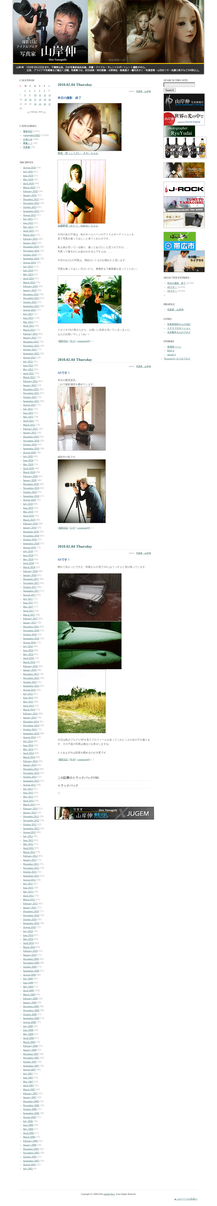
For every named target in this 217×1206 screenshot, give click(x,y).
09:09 (72, 759)
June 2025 (28, 223)
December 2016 (31, 626)
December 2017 (31, 579)
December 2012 (31, 816)
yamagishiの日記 (31, 135)
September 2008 (31, 1018)
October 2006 (30, 1109)
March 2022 (29, 377)
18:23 (72, 341)
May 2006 (28, 1129)
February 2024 (30, 286)
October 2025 (30, 207)
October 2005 (30, 1156)
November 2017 (31, 583)
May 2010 (28, 939)
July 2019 (28, 504)
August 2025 (29, 215)
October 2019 (30, 492)
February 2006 (30, 1141)
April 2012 (28, 848)
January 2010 (29, 955)
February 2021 (30, 429)
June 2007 (28, 1077)
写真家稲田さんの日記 (179, 324)
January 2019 (29, 527)
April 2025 (28, 231)
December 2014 (31, 721)
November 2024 (31, 250)
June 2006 (28, 1125)
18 (40, 99)
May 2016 (28, 654)
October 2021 (30, 397)
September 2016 (31, 638)
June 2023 (28, 318)
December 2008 (31, 1006)
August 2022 (29, 357)
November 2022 (31, 345)
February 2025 (30, 239)
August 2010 (29, 927)
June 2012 (28, 840)
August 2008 (29, 1022)
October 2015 (30, 682)
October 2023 (30, 302)
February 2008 (30, 1046)
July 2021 (28, 409)
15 (26, 99)
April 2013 (28, 800)
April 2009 (28, 990)
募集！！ (27, 143)
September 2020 (31, 448)
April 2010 (28, 943)
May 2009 (28, 986)
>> (44, 112)
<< (28, 112)
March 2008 (29, 1042)
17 (35, 99)
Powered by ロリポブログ (177, 358)
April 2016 (28, 658)
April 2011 (28, 895)
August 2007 (29, 1069)
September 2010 (31, 923)
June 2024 (28, 270)
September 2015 (31, 686)
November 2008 (31, 1010)
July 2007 (28, 1073)
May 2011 (28, 891)
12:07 (72, 528)
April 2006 (28, 1133)
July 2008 (28, 1026)
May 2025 (28, 227)
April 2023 (28, 326)
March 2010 (29, 947)
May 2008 (28, 1034)
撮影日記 (27, 131)
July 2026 (28, 171)
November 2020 (31, 440)
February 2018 (30, 571)
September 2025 (31, 211)
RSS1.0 (170, 350)
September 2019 (31, 496)
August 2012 (29, 832)
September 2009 (31, 970)
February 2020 (30, 476)
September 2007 (31, 1065)
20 (50, 99)
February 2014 (30, 761)
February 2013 (30, 808)
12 (45, 95)
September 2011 (31, 876)
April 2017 (28, 610)
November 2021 (31, 393)
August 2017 (29, 595)
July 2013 (28, 789)
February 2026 (30, 191)
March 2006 (29, 1137)
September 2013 (31, 781)
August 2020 (29, 452)
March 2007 (29, 1089)
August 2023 (29, 310)
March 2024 (29, 282)
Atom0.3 (171, 354)
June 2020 (28, 460)
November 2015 (31, 678)
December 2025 (31, 199)
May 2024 (28, 274)
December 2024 (31, 246)
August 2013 (29, 785)
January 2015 (29, 717)
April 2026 (28, 183)
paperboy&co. (109, 1194)
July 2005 (28, 1168)
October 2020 (30, 444)
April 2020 (28, 468)
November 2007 (31, 1057)
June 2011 (28, 887)
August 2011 (29, 880)
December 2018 (31, 531)
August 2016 (29, 642)
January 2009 (29, 1002)
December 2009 (31, 959)
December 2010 (31, 911)
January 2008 (29, 1050)
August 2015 (29, 690)
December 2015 (31, 674)
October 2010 (30, 919)
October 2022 (30, 349)
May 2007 (28, 1081)
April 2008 (28, 1038)
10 (35, 95)
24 (35, 104)
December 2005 (31, 1149)
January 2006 (29, 1145)
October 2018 (30, 539)
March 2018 (29, 567)
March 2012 (29, 852)
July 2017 (28, 599)
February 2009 (30, 998)
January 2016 (29, 670)
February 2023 (30, 334)
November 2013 (31, 773)
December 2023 (31, 294)
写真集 (26, 147)
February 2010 (30, 951)
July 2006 (28, 1121)
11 (40, 95)
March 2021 (29, 425)
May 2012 (28, 844)
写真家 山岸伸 (143, 91)
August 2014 (29, 737)
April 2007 (28, 1085)
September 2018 (31, 543)
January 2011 (29, 907)
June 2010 (28, 935)
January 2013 (29, 812)
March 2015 (29, 709)
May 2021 (28, 416)
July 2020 (28, 456)
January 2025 (29, 243)
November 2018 (31, 535)
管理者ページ (174, 346)
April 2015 (28, 705)
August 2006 (29, 1117)
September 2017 (31, 591)
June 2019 (28, 508)
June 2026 (28, 175)
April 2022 (28, 373)
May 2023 (28, 322)
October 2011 (30, 871)
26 (45, 104)
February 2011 (30, 903)
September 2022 (31, 353)
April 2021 (28, 420)
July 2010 (28, 931)
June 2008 (28, 1030)
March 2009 (29, 994)
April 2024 (28, 278)
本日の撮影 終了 (176, 283)
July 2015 (28, 694)
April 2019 (28, 515)
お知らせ (27, 139)
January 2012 (29, 860)
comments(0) (83, 341)
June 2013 (28, 792)
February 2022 (30, 381)
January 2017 (29, 622)
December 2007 (31, 1054)
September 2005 (31, 1160)
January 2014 (29, 765)
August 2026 (29, 167)
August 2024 (29, 262)
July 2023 (28, 314)
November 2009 (31, 962)
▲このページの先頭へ (186, 1199)
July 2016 (28, 646)
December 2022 (31, 341)
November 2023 (31, 298)
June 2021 (28, 413)
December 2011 (31, 864)
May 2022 (28, 369)
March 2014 (29, 757)
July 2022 (28, 361)
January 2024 (29, 290)
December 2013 (31, 769)
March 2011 (29, 899)
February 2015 (30, 713)
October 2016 (30, 634)
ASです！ (172, 287)
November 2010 (31, 915)
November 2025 (31, 203)
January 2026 (29, 195)
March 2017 (29, 614)
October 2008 (30, 1014)
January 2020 (29, 480)
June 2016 (28, 650)
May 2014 (28, 749)
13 (50, 95)
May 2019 (28, 511)
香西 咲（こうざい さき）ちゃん (78, 153)
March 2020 (29, 472)
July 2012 (28, 836)
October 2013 (30, 777)
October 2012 (30, 824)
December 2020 (31, 436)
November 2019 (31, 488)
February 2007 (30, 1093)
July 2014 (28, 741)
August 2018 (29, 547)
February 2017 (30, 618)
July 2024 (28, 266)
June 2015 (28, 697)
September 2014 (31, 733)
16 (30, 99)
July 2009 (28, 978)
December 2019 (31, 484)
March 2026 (29, 187)
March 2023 (29, 330)
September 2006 (31, 1113)
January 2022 (29, 385)
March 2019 (29, 519)
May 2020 (28, 464)
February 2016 (30, 666)
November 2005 (31, 1152)
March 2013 (29, 804)
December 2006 (31, 1101)
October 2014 (30, 729)
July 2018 (28, 551)
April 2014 (28, 753)
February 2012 (30, 856)
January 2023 (29, 337)
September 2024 (31, 258)
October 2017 (30, 587)
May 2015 (28, 701)
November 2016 (31, 630)
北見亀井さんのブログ (179, 332)
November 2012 (31, 820)
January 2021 (29, 432)
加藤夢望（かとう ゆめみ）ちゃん (78, 225)
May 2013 (28, 796)
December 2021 (31, 389)
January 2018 (29, 575)
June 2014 (28, 745)
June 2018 (28, 555)
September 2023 (31, 306)
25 (40, 104)
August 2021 (29, 405)
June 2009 (28, 982)
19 (45, 99)
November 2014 (31, 725)
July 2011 (28, 883)
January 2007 (29, 1097)
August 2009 (29, 975)
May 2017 (28, 606)
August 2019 (29, 500)
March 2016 (29, 662)
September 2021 (31, 401)
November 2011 (31, 868)
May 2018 (28, 559)
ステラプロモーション (179, 328)
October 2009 (30, 966)
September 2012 (31, 828)
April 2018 (28, 563)
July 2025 (28, 219)
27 (50, 104)
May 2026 (28, 179)
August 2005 (29, 1164)
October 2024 (30, 254)
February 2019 (30, 523)
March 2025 (29, 235)
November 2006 (31, 1105)
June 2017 (28, 602)
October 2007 (30, 1061)
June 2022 (28, 365)
